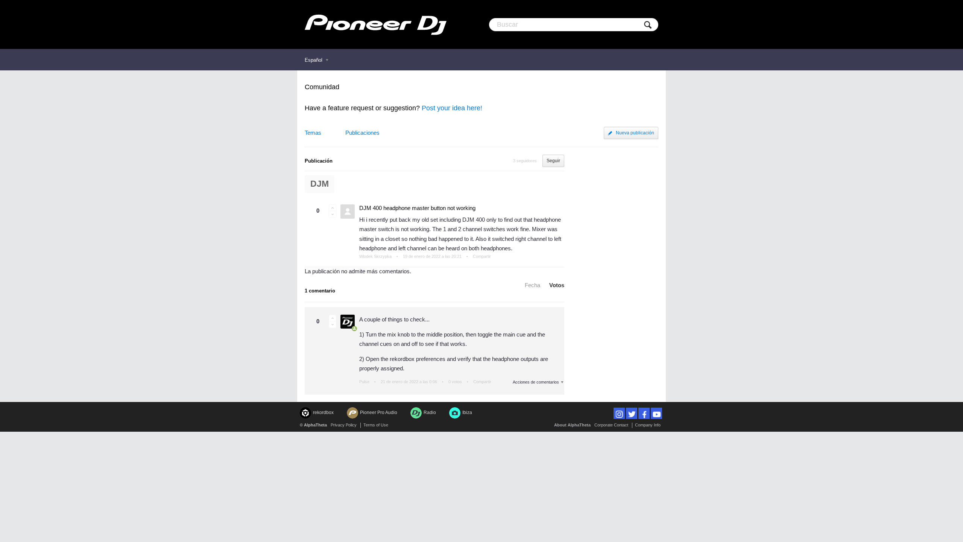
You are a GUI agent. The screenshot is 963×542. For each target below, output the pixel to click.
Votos (556, 285)
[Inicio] (376, 24)
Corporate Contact (611, 425)
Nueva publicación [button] (635, 133)
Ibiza (467, 412)
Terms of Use (375, 425)
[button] (332, 207)
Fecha (532, 285)
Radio (430, 412)
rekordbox (323, 412)
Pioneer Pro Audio (378, 412)
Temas (313, 132)
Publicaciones (362, 132)
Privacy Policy (344, 425)
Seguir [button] (553, 160)
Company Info (648, 425)
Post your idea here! (452, 108)
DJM (319, 184)
